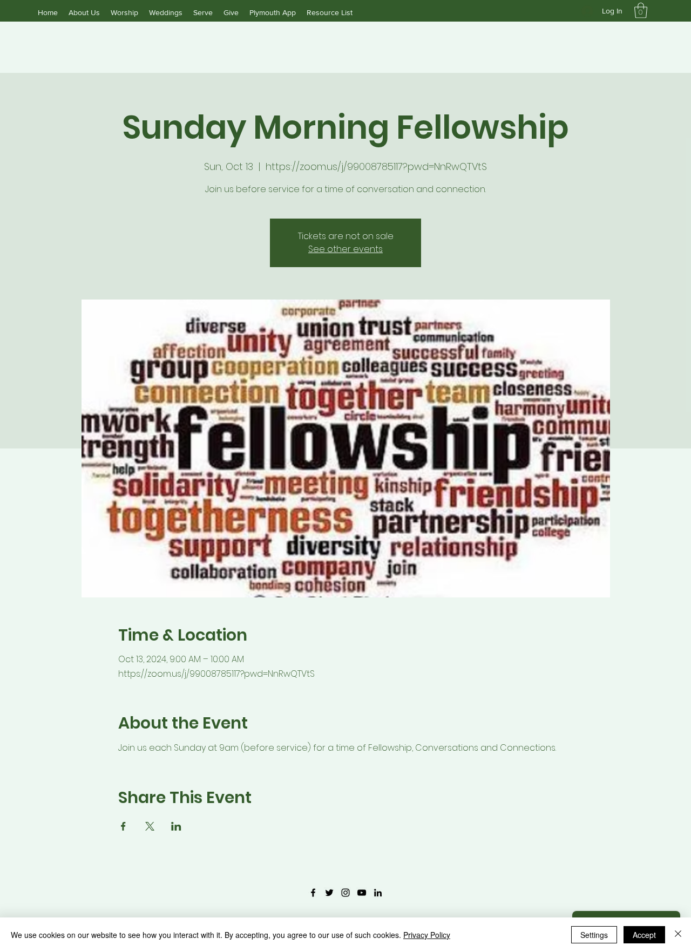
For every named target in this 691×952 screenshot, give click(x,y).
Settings (594, 934)
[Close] (678, 934)
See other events (345, 249)
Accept (644, 934)
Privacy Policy (426, 934)
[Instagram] (345, 892)
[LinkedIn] (377, 892)
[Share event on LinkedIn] (176, 826)
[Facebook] (313, 892)
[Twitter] (329, 892)
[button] (640, 10)
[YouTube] (361, 892)
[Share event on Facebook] (123, 826)
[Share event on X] (150, 826)
